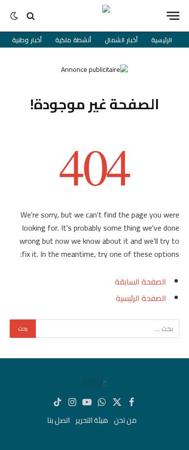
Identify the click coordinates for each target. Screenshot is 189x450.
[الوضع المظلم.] (15, 16)
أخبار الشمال (121, 40)
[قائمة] (173, 16)
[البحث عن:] (107, 328)
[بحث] (31, 16)
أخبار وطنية (27, 40)
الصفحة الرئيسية (141, 298)
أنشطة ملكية (73, 40)
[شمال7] (94, 16)
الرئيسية (161, 40)
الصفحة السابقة (140, 281)
